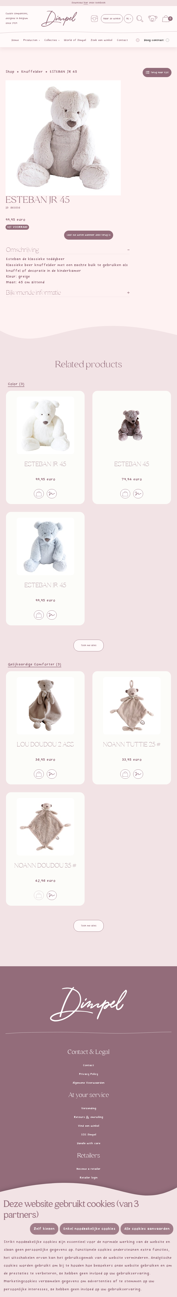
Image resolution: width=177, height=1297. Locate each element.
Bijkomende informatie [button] (33, 293)
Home (15, 40)
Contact (122, 40)
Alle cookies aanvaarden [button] (147, 1229)
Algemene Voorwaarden (88, 1083)
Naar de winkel (112, 18)
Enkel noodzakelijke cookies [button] (89, 1229)
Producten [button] (30, 40)
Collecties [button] (51, 40)
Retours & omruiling (88, 1117)
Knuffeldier (32, 72)
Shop (10, 72)
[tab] (68, 250)
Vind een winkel (88, 1126)
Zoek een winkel (101, 40)
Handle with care (88, 1143)
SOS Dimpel (88, 1135)
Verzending (88, 1108)
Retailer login (88, 1178)
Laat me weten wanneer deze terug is (88, 235)
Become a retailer (88, 1169)
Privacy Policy (88, 1074)
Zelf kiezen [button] (44, 1229)
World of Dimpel (75, 40)
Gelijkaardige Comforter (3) (34, 664)
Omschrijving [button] (22, 250)
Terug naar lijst (159, 72)
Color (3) (16, 384)
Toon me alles (88, 645)
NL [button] (128, 18)
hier (86, 2)
